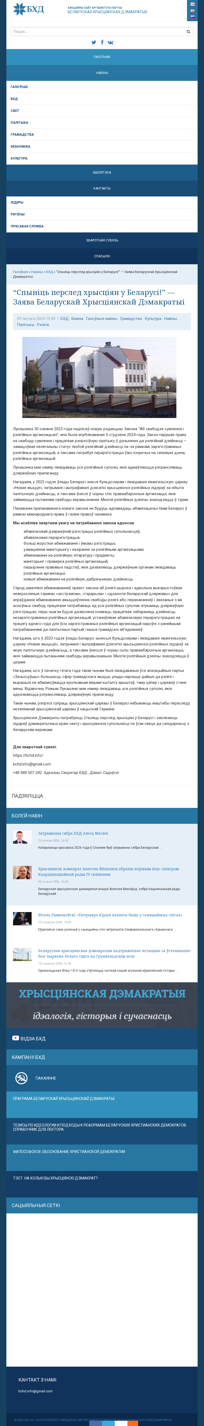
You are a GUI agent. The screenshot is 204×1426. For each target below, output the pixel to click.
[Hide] (135, 1423)
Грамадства (22, 135)
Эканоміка (20, 146)
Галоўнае (19, 87)
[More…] (130, 1423)
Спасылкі (102, 256)
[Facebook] (95, 1423)
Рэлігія (43, 324)
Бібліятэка (102, 172)
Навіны (102, 73)
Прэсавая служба (27, 226)
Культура (19, 158)
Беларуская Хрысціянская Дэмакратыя (107, 10)
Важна (77, 318)
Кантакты (102, 188)
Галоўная (102, 57)
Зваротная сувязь (102, 240)
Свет (15, 111)
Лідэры (17, 202)
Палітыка (19, 123)
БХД (14, 99)
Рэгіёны (18, 214)
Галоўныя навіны (101, 318)
